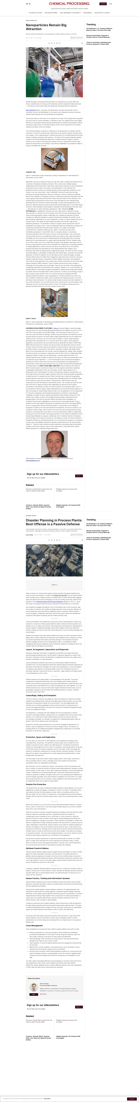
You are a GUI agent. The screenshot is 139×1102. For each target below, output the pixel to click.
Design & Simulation (31, 20)
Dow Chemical (30, 110)
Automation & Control (35, 12)
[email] (59, 43)
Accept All (132, 1099)
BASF (34, 211)
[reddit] (57, 43)
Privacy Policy (47, 1098)
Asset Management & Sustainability (70, 12)
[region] (69, 1099)
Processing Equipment (51, 12)
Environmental (87, 12)
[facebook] (49, 43)
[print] (82, 43)
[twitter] (54, 43)
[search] (30, 4)
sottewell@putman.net (33, 460)
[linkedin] (51, 43)
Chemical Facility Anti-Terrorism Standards (49, 601)
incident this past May (60, 595)
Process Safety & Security (102, 12)
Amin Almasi (29, 534)
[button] (27, 4)
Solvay (56, 328)
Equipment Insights (31, 515)
